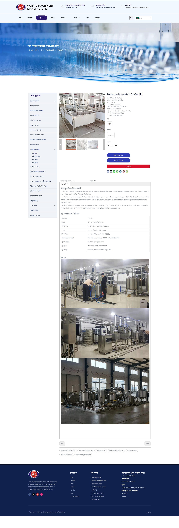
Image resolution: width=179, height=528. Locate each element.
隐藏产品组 (34, 210)
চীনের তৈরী (124, 493)
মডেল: (62, 181)
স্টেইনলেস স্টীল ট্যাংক (36, 196)
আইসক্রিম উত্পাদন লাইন (36, 110)
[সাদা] (110, 124)
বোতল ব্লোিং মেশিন (96, 477)
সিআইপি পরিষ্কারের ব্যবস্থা (37, 171)
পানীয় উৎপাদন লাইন (35, 120)
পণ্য (72, 484)
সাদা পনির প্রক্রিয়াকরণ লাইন (83, 455)
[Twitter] (33, 494)
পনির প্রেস (34, 159)
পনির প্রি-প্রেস (36, 156)
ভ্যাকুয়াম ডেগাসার (35, 215)
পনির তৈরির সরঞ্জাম (132, 451)
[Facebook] (29, 494)
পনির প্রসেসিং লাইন (97, 484)
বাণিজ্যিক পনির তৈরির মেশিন (68, 451)
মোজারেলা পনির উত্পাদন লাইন (86, 451)
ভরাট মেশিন (94, 490)
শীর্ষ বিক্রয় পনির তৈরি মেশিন (116, 451)
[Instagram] (41, 494)
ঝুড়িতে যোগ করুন (118, 160)
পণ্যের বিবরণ (65, 184)
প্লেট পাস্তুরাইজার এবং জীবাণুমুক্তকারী (40, 181)
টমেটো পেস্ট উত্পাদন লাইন (37, 135)
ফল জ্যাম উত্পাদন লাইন (36, 130)
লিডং (59, 512)
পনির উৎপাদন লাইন (35, 115)
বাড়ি (72, 477)
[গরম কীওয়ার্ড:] (131, 18)
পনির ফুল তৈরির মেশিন (66, 455)
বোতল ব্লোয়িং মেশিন (35, 191)
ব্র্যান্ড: (91, 181)
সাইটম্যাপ (63, 512)
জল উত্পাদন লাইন (34, 106)
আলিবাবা (124, 496)
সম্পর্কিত (73, 481)
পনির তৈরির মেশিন (34, 149)
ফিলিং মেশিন (33, 205)
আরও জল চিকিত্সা (34, 166)
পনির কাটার (34, 162)
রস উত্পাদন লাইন (34, 144)
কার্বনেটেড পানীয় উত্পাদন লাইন (38, 140)
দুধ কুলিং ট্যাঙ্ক (34, 200)
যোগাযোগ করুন (75, 496)
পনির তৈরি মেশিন (101, 451)
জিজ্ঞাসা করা (120, 155)
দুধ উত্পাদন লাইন (34, 101)
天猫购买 (128, 166)
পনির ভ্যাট (34, 153)
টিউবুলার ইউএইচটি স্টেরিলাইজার (38, 186)
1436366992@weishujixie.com (106, 8)
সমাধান (72, 487)
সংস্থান (73, 490)
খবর (72, 493)
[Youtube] (37, 494)
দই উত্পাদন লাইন (34, 125)
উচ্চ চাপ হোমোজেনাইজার (36, 176)
